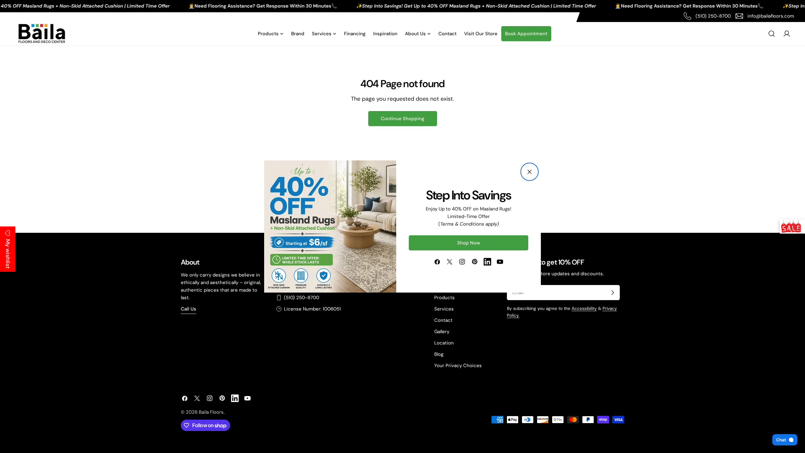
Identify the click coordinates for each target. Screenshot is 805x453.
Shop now (468, 243)
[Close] (529, 171)
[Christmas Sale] (792, 227)
